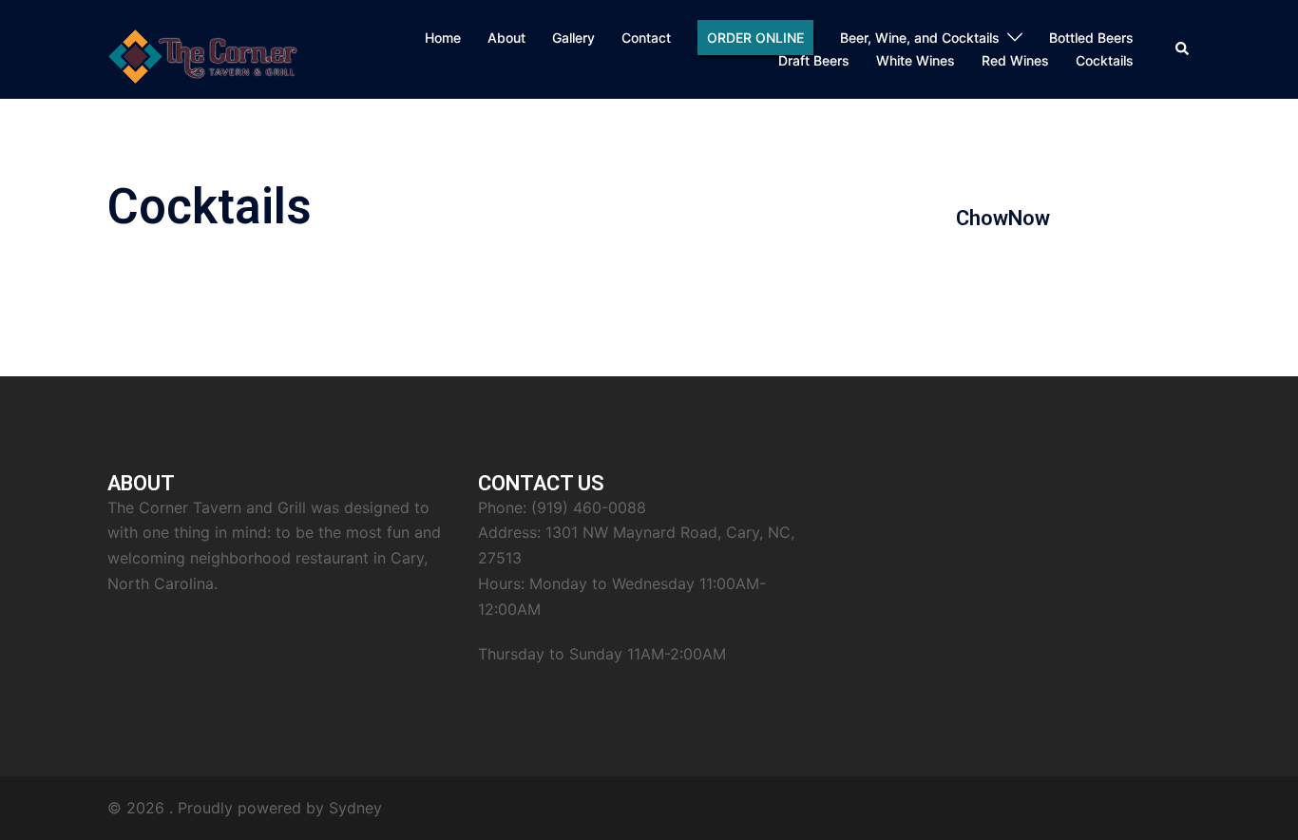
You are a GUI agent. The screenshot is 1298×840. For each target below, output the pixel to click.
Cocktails (1105, 60)
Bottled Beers (1091, 37)
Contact (646, 37)
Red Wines (1015, 60)
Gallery (573, 37)
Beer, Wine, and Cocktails (920, 37)
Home (443, 37)
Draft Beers (813, 60)
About (506, 37)
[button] (1183, 49)
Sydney (355, 807)
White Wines (915, 60)
